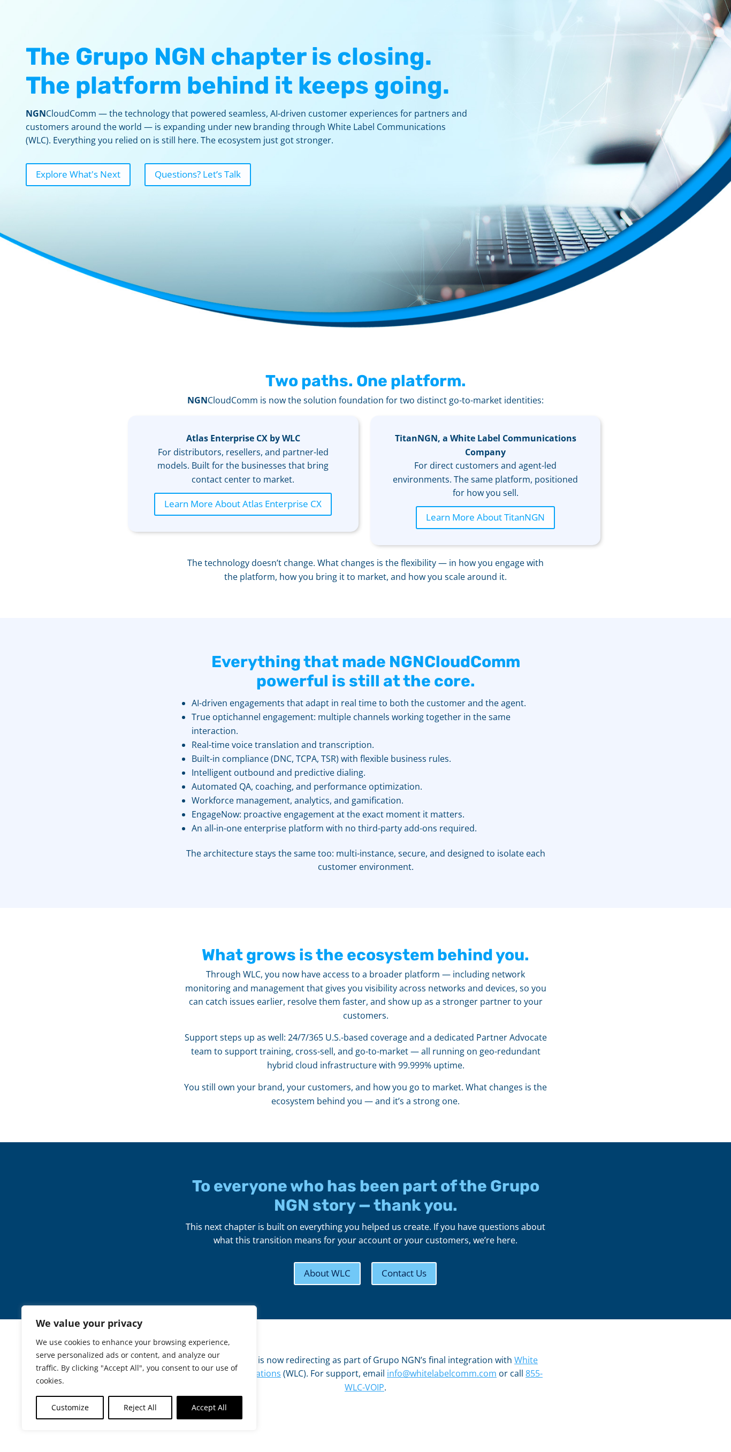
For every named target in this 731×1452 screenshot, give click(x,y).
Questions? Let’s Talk (198, 174)
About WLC (327, 1273)
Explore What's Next (78, 174)
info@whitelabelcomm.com (442, 1373)
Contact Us (404, 1273)
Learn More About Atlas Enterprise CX (243, 504)
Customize (70, 1407)
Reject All (140, 1407)
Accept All (209, 1407)
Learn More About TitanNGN (485, 517)
